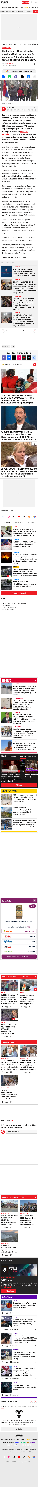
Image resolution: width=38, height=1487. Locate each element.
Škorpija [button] (34, 1406)
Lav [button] (19, 1406)
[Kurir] (4, 2)
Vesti (10, 44)
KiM (13, 346)
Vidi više (19, 1429)
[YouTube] (24, 357)
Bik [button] (6, 1406)
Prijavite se (10, 1291)
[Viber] (4, 357)
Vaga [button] (29, 1406)
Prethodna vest (11, 331)
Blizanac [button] (11, 1406)
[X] (14, 357)
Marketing (5, 1449)
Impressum (19, 1449)
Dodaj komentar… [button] (13, 1132)
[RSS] (29, 516)
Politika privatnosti (16, 1452)
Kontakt (11, 1449)
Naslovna (4, 44)
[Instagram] (19, 357)
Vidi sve (19, 785)
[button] (34, 64)
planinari (5, 346)
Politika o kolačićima (30, 1449)
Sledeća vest (27, 331)
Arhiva (7, 1452)
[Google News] (34, 357)
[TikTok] (29, 357)
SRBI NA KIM (17, 44)
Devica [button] (24, 1406)
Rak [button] (16, 1406)
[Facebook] (9, 357)
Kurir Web (10, 63)
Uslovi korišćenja (28, 1452)
